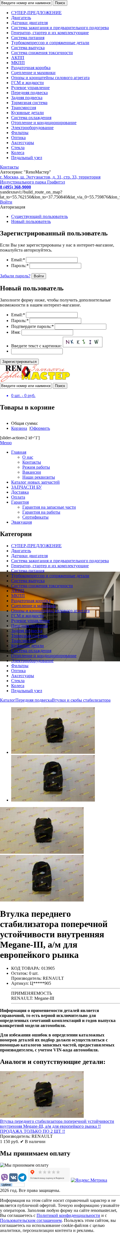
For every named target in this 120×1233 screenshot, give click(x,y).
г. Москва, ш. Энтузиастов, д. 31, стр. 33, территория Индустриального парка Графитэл (50, 179)
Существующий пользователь (39, 216)
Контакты (9, 167)
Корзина (19, 428)
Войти (6, 202)
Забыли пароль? (15, 275)
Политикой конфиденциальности (68, 1215)
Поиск (60, 3)
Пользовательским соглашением (31, 1220)
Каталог (7, 700)
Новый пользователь (31, 221)
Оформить (40, 428)
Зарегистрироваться (19, 362)
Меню (6, 442)
